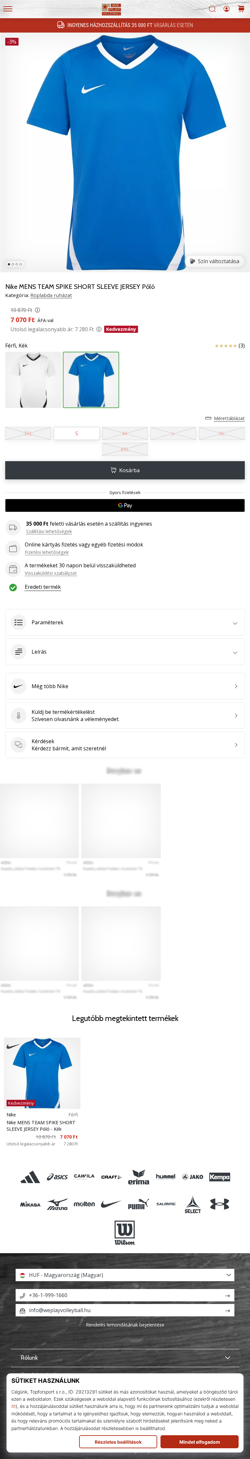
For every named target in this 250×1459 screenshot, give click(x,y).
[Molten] (84, 1203)
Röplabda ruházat (51, 295)
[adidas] (30, 1176)
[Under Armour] (219, 1203)
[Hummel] (165, 1176)
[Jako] (192, 1176)
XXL (124, 449)
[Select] (192, 1203)
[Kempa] (219, 1176)
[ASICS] (57, 1176)
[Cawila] (84, 1176)
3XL (28, 433)
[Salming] (165, 1203)
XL (222, 433)
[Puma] (138, 1203)
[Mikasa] (30, 1203)
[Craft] (111, 1176)
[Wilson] (124, 1232)
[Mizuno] (57, 1203)
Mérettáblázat (229, 418)
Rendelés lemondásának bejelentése (125, 1325)
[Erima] (138, 1176)
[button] (125, 622)
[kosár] (241, 9)
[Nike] (111, 1203)
